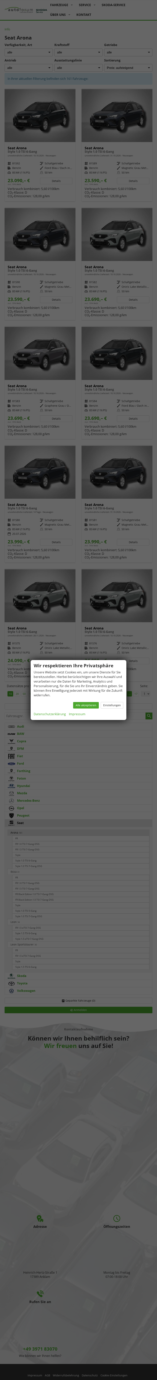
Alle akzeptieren (86, 705)
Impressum (77, 714)
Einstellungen (112, 705)
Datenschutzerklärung (50, 714)
